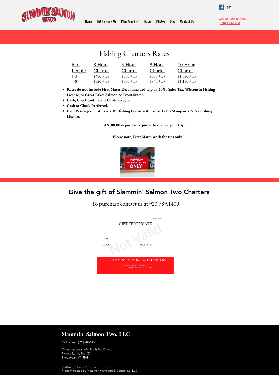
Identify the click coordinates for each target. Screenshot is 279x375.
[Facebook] (221, 7)
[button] (106, 21)
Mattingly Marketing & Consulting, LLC (112, 370)
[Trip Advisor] (229, 7)
